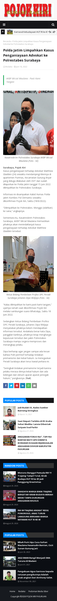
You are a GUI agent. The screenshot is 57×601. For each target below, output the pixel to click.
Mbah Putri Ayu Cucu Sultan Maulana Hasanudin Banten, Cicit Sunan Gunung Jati (35, 545)
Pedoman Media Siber (38, 591)
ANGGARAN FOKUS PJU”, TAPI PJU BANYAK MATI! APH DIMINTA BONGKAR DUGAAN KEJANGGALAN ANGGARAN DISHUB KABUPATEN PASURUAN (35, 443)
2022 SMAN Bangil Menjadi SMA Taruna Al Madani (34, 559)
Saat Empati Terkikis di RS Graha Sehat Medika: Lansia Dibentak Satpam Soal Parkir (35, 424)
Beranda (7, 41)
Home (12, 591)
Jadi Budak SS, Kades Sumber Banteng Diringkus (33, 409)
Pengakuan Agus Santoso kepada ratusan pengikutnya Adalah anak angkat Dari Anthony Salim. (36, 574)
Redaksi (8, 66)
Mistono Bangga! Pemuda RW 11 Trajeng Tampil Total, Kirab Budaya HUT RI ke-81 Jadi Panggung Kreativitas (35, 477)
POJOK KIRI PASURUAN (36, 596)
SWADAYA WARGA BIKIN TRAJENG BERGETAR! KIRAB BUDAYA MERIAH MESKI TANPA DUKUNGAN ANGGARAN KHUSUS (35, 496)
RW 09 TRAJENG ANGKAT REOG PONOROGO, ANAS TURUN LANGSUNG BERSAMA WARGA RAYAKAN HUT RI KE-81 (33, 515)
